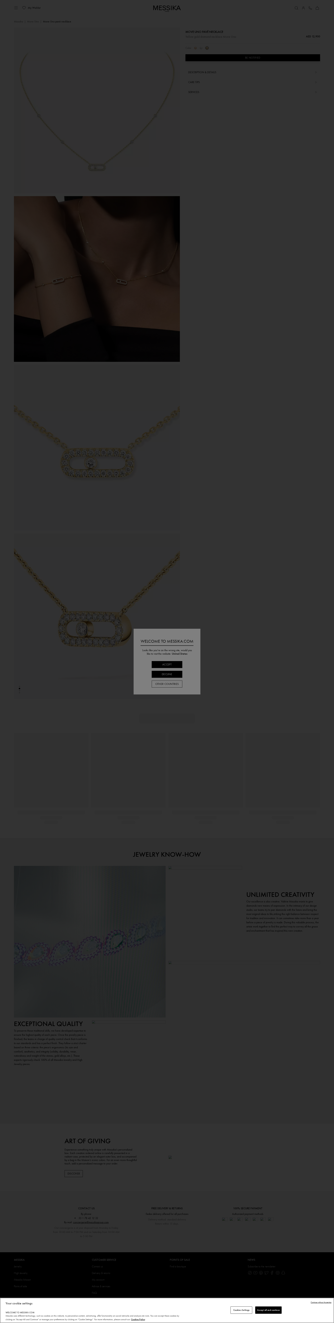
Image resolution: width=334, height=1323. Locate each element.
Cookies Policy (138, 1319)
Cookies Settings (241, 1310)
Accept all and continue (268, 1310)
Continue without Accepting (321, 1302)
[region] (167, 1310)
